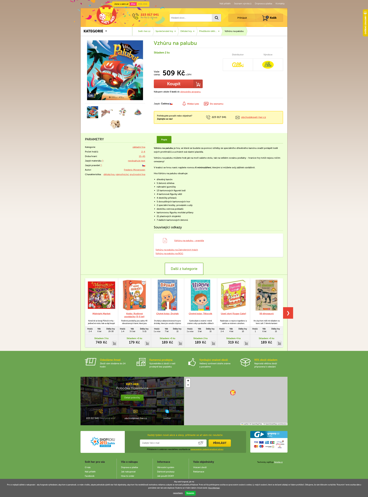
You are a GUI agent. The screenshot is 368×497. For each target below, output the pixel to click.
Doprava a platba (263, 3)
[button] (233, 392)
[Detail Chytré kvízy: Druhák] (167, 295)
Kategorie (93, 31)
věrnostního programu (190, 92)
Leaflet (245, 424)
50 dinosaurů (266, 313)
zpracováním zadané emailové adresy (207, 449)
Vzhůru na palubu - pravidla (189, 240)
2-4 (143, 151)
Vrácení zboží (200, 467)
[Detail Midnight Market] (101, 295)
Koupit (173, 83)
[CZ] (143, 165)
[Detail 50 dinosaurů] (266, 295)
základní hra (139, 147)
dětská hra (108, 174)
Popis (164, 139)
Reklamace (198, 471)
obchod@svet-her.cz (253, 117)
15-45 (142, 156)
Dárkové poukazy (166, 471)
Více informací (214, 488)
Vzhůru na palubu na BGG (169, 253)
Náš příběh (225, 3)
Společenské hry (164, 31)
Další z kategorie (184, 269)
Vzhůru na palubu (234, 31)
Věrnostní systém (165, 467)
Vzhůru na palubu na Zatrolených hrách (177, 249)
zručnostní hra (137, 174)
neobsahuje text (136, 160)
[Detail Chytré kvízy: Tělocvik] (200, 295)
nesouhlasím (178, 493)
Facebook (89, 476)
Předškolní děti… (208, 31)
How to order (127, 476)
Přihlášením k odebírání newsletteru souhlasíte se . (185, 449)
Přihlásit (242, 17)
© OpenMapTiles (256, 424)
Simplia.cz (278, 462)
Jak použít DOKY (165, 476)
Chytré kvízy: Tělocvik (200, 313)
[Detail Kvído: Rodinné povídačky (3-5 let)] (134, 295)
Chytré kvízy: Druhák (167, 313)
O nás (88, 467)
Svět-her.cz (144, 31)
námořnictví (122, 174)
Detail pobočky (132, 397)
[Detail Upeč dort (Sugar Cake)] (233, 295)
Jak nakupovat (128, 471)
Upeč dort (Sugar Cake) (233, 313)
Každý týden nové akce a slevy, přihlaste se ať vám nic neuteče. (185, 435)
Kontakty (280, 3)
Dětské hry (186, 31)
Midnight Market (101, 313)
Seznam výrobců (242, 3)
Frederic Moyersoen (134, 169)
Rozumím (190, 493)
